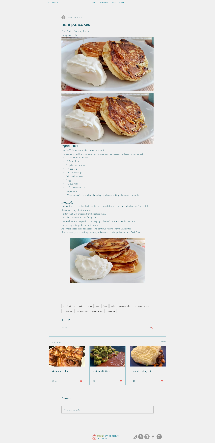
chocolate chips (82, 311)
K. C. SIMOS (102, 438)
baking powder (124, 306)
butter (81, 306)
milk (113, 306)
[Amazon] (140, 436)
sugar (90, 306)
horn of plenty (111, 435)
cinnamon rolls (60, 371)
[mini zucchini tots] (108, 356)
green (100, 435)
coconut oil (67, 311)
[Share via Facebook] (62, 320)
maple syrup (97, 311)
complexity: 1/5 (69, 306)
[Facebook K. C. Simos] (153, 436)
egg (97, 306)
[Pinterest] (159, 436)
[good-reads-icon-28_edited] (147, 436)
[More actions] (152, 17)
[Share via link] (69, 320)
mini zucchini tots (101, 371)
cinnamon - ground (142, 306)
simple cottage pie (142, 371)
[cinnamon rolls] (67, 356)
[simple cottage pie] (148, 356)
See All (163, 341)
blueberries (110, 311)
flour (105, 306)
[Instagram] (134, 436)
